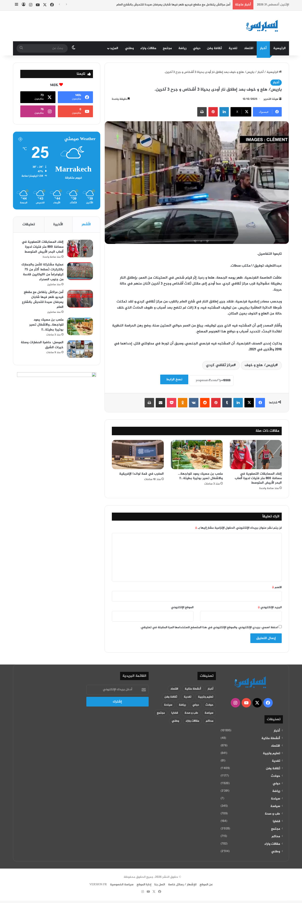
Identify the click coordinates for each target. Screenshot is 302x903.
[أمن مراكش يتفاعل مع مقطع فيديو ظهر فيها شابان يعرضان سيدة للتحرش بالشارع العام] (80, 299)
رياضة (182, 48)
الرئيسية (279, 48)
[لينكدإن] (224, 112)
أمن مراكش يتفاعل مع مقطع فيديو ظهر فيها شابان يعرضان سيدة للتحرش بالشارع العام (173, 4)
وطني (129, 48)
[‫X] (249, 402)
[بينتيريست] (213, 112)
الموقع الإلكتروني (182, 607)
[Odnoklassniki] (182, 402)
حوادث (275, 776)
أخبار (263, 48)
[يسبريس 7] (263, 26)
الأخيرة (58, 224)
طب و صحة (272, 813)
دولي (196, 48)
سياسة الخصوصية (122, 884)
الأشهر (86, 224)
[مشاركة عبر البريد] (160, 402)
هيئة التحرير (271, 99)
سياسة (275, 806)
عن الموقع (206, 884)
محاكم (276, 836)
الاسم (277, 587)
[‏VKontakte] (193, 402)
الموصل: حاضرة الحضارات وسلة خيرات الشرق (42, 345)
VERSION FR (98, 884)
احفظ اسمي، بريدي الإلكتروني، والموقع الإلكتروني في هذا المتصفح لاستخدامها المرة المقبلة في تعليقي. (209, 627)
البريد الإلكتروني (270, 607)
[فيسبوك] (260, 402)
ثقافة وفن (214, 48)
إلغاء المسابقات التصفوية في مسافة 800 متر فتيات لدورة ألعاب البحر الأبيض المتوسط (258, 478)
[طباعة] (202, 112)
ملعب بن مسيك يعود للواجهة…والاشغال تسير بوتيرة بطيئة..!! (200, 476)
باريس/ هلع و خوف (260, 365)
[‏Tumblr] (227, 402)
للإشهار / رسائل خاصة (182, 884)
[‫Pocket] (171, 402)
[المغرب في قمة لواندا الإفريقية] (138, 454)
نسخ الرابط (174, 379)
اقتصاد (248, 48)
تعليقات (28, 224)
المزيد (114, 48)
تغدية (233, 48)
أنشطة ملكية (270, 738)
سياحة (275, 798)
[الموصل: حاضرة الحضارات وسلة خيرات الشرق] (80, 349)
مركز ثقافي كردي (220, 365)
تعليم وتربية (271, 753)
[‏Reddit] (205, 402)
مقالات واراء (148, 48)
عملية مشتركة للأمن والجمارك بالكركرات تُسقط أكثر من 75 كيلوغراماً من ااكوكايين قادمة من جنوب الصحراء (42, 272)
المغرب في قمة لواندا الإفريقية (141, 474)
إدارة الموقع (144, 884)
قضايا (276, 821)
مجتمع (167, 48)
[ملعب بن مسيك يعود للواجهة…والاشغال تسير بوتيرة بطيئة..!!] (197, 454)
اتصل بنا (159, 884)
